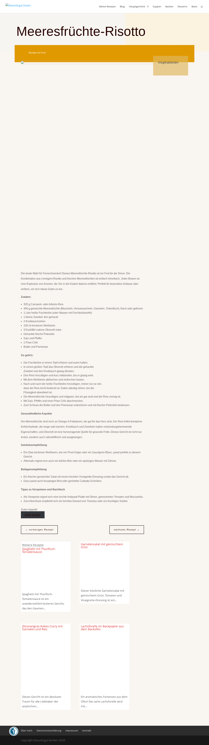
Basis (194, 6)
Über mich (26, 730)
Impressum (72, 730)
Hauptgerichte (137, 6)
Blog (122, 6)
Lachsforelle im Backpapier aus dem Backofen (102, 627)
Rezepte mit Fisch (37, 52)
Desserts (182, 6)
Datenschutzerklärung (49, 730)
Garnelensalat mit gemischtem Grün (102, 545)
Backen (169, 6)
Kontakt (86, 730)
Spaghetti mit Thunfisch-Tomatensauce (39, 550)
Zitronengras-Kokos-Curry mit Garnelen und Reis (42, 627)
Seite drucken (33, 514)
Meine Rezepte (107, 6)
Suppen (157, 6)
